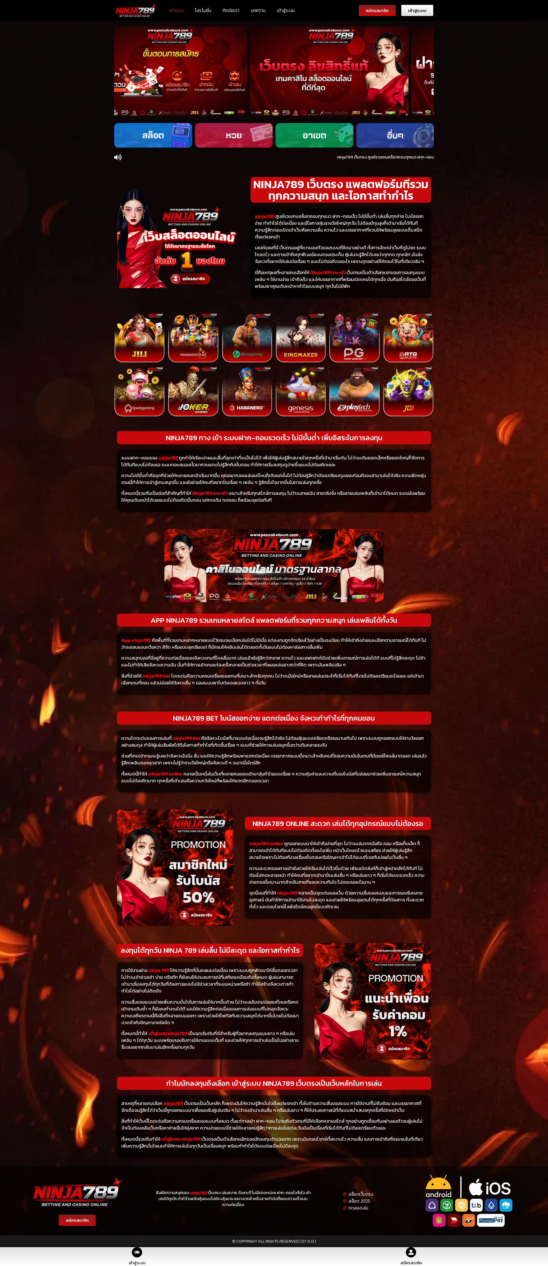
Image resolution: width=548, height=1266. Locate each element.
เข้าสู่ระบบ (286, 10)
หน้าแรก (176, 10)
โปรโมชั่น (203, 10)
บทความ (258, 10)
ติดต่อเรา (231, 10)
